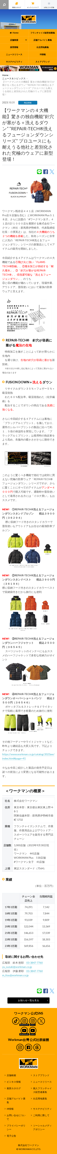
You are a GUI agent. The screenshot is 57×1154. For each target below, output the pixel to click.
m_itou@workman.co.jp (15, 975)
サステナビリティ (42, 1108)
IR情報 (10, 1108)
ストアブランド (41, 1075)
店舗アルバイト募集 (16, 1100)
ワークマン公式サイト (28, 19)
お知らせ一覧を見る (28, 1000)
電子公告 (11, 1136)
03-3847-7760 (34, 962)
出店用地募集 (40, 1098)
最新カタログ (14, 1088)
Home (5, 75)
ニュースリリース (42, 1081)
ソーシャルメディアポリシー (42, 1127)
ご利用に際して (41, 1115)
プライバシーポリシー (16, 1127)
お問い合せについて (16, 1117)
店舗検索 (11, 1075)
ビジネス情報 (14, 1081)
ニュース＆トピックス (14, 78)
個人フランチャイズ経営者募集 (42, 1090)
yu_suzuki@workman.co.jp (17, 966)
